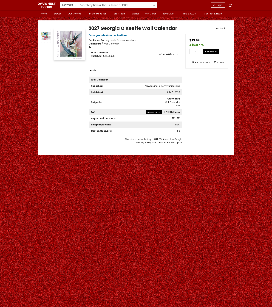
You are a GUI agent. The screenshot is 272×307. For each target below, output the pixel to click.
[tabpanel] (135, 112)
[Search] (154, 5)
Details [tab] (92, 70)
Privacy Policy (143, 142)
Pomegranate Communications (108, 35)
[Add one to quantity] (200, 51)
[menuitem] (44, 13)
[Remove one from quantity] (191, 51)
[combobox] (69, 5)
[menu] (136, 13)
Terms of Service (165, 142)
